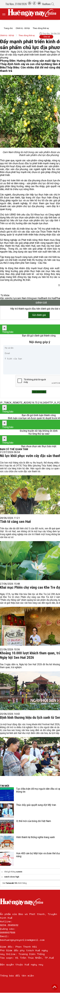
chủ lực (13, 298)
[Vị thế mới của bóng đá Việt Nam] (7, 826)
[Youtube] (39, 4)
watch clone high (11, 877)
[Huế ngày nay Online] (34, 14)
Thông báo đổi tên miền (17, 975)
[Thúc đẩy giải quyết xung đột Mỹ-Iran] (7, 810)
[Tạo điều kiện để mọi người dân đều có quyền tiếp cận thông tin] (7, 794)
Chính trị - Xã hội (23, 28)
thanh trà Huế (49, 298)
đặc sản (4, 298)
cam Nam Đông (25, 298)
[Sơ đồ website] (30, 4)
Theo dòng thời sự (41, 28)
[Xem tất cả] (5, 14)
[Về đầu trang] (55, 987)
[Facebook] (34, 4)
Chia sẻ (47, 37)
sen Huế (37, 298)
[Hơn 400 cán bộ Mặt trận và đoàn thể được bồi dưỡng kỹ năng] (7, 859)
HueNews (46, 4)
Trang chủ (8, 28)
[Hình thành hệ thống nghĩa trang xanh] (7, 843)
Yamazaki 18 (11, 883)
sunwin (19, 872)
